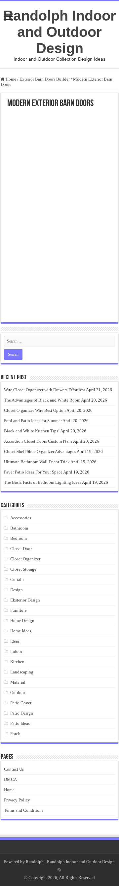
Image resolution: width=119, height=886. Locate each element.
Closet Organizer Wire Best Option (35, 410)
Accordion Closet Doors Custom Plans (38, 441)
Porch (15, 733)
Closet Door (21, 548)
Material (17, 682)
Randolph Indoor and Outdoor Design (59, 32)
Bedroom (18, 538)
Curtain (17, 579)
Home (10, 79)
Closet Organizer (25, 558)
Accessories (20, 517)
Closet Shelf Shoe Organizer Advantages (40, 451)
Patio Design (21, 713)
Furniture (18, 610)
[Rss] (59, 870)
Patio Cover (20, 702)
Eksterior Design (25, 600)
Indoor (16, 651)
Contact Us (14, 769)
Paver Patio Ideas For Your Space (33, 472)
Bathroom (19, 528)
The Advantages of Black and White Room (42, 400)
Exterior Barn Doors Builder (45, 79)
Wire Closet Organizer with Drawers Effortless (44, 389)
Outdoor (17, 692)
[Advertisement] (59, 171)
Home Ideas (20, 630)
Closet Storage (23, 569)
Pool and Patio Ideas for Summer (33, 420)
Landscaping (21, 671)
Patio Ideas (20, 723)
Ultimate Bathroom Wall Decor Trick (37, 461)
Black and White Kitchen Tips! (32, 430)
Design (16, 589)
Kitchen (17, 661)
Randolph (35, 861)
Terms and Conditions (23, 810)
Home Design (22, 620)
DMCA (10, 779)
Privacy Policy (17, 799)
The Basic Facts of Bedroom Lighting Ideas (42, 482)
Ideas (15, 641)
